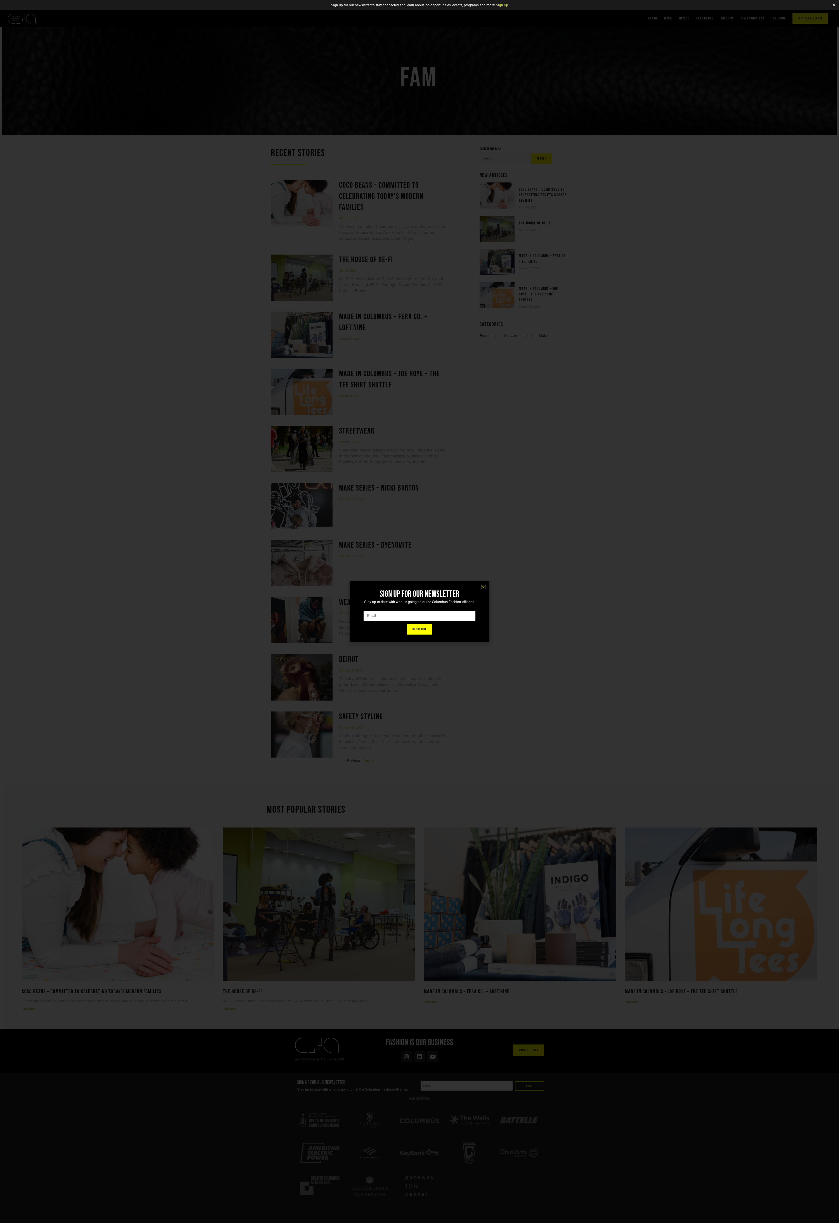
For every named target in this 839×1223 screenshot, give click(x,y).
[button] (483, 587)
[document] (419, 611)
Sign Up (502, 5)
